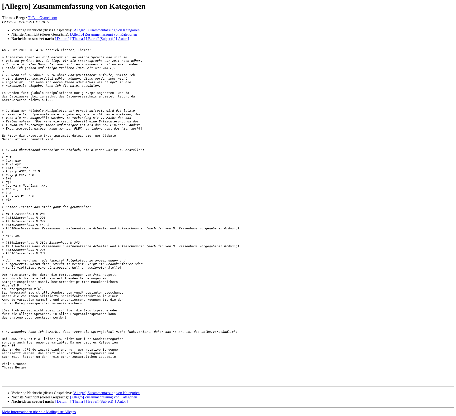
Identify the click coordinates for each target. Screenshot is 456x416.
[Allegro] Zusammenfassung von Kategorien (106, 30)
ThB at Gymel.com (42, 18)
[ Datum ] (62, 39)
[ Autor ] (122, 39)
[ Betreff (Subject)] (100, 401)
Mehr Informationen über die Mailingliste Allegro (39, 412)
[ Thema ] (77, 39)
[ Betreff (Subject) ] (100, 39)
